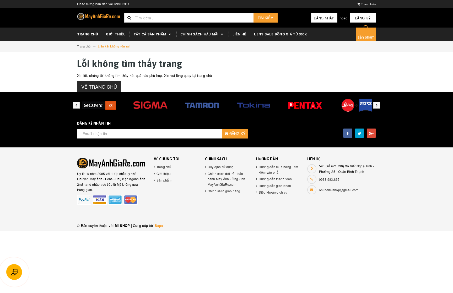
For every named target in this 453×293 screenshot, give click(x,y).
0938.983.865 (329, 179)
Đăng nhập (324, 17)
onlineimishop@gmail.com (339, 190)
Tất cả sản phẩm (150, 34)
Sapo (159, 225)
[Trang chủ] (98, 16)
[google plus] (371, 133)
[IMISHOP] (111, 163)
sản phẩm (366, 37)
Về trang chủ (99, 86)
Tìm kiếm (265, 17)
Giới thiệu (116, 34)
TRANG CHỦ (87, 34)
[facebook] (347, 133)
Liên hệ (239, 34)
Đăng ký (363, 17)
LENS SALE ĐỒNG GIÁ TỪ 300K (280, 34)
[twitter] (359, 133)
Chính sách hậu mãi (199, 34)
